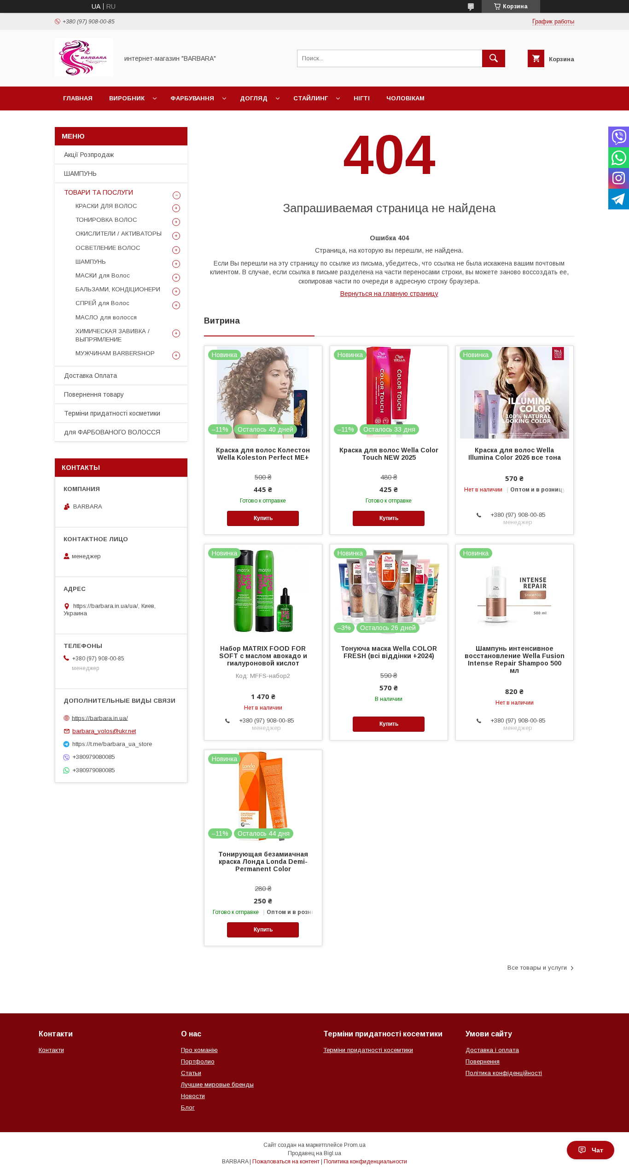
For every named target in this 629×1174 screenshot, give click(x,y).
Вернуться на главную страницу (389, 293)
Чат (597, 1150)
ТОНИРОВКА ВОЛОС (106, 219)
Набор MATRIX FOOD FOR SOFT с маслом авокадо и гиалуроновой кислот (263, 656)
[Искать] (493, 58)
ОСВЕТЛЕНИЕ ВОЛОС (108, 247)
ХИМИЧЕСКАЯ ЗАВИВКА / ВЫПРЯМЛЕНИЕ (113, 335)
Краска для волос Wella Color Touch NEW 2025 (388, 453)
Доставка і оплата (492, 1050)
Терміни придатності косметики (112, 413)
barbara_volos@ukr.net (104, 731)
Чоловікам (405, 98)
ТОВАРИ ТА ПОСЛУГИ (98, 192)
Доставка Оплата (90, 375)
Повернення (483, 1061)
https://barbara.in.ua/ (100, 717)
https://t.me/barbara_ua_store (112, 743)
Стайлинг (310, 98)
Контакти (51, 1050)
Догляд (254, 98)
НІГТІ (362, 98)
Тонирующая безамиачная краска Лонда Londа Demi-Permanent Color (263, 861)
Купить (263, 518)
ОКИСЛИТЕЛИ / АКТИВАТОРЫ (119, 233)
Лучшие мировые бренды (217, 1084)
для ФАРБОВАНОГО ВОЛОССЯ (112, 432)
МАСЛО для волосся (106, 317)
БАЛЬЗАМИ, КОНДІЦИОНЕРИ (118, 289)
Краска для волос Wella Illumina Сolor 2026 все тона (514, 453)
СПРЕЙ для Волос (102, 303)
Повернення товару (94, 394)
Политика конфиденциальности (365, 1161)
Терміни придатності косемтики (368, 1050)
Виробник (127, 98)
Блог (188, 1107)
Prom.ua (355, 1145)
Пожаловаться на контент (286, 1161)
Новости (193, 1096)
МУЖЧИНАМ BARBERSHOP (115, 353)
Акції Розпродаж (89, 154)
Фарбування (192, 98)
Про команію (199, 1050)
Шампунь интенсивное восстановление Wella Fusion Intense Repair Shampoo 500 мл (515, 659)
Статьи (191, 1073)
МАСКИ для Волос (103, 275)
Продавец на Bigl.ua (314, 1153)
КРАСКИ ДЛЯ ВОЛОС (106, 205)
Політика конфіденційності (504, 1073)
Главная (78, 98)
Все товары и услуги (537, 967)
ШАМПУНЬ (80, 173)
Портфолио (198, 1061)
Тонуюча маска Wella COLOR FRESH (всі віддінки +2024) (389, 652)
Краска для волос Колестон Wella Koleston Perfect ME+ (263, 453)
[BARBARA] (84, 74)
